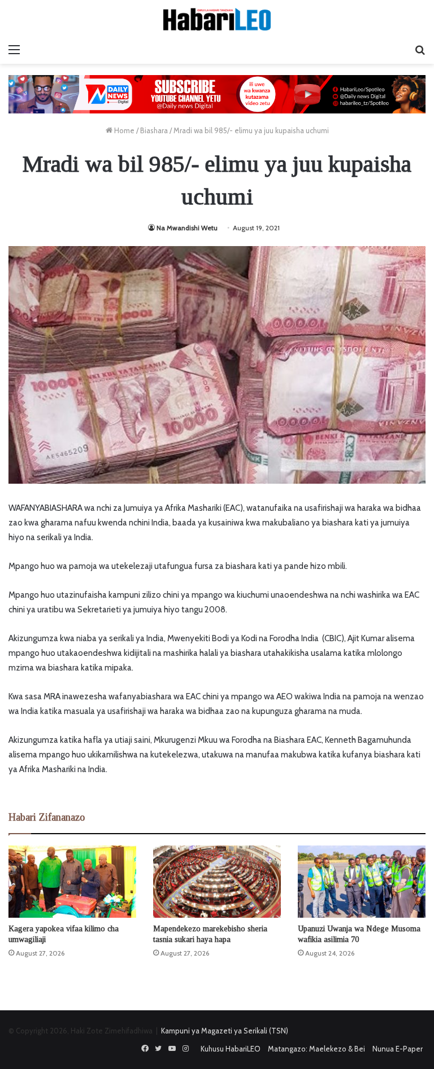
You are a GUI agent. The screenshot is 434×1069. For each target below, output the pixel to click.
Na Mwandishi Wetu (187, 228)
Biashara (154, 130)
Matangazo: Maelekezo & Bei (316, 1048)
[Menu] (14, 49)
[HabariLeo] (217, 19)
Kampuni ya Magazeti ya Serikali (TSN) (224, 1030)
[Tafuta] (420, 49)
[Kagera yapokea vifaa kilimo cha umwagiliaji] (72, 881)
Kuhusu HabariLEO (231, 1048)
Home (123, 130)
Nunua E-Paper (397, 1048)
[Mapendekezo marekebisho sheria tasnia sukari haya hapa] (217, 881)
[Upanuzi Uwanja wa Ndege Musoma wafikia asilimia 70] (362, 881)
